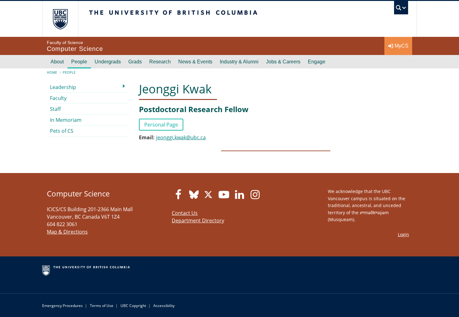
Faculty (58, 98)
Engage (316, 61)
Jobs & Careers (283, 61)
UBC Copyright (133, 305)
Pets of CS (61, 130)
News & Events (195, 61)
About (57, 61)
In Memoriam (65, 119)
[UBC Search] (401, 9)
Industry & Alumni (239, 61)
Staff (55, 109)
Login (403, 234)
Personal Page (161, 124)
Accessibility (164, 305)
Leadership (63, 87)
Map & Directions (67, 231)
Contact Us (185, 213)
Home (52, 72)
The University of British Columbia (60, 19)
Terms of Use (101, 305)
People (79, 61)
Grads (135, 61)
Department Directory (198, 220)
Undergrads (108, 61)
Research (160, 61)
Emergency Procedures (62, 305)
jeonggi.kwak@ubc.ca (181, 137)
